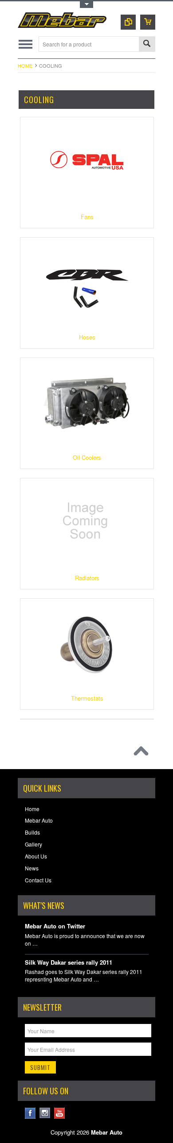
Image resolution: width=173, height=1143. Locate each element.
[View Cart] (147, 22)
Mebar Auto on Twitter (55, 926)
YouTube (59, 1113)
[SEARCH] (147, 44)
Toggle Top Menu (86, 4)
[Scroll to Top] (143, 753)
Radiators (87, 577)
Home (25, 65)
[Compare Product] (128, 22)
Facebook (30, 1113)
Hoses (87, 337)
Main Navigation (25, 44)
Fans (87, 216)
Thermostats (87, 698)
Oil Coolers (87, 457)
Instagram (45, 1113)
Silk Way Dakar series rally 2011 (68, 962)
